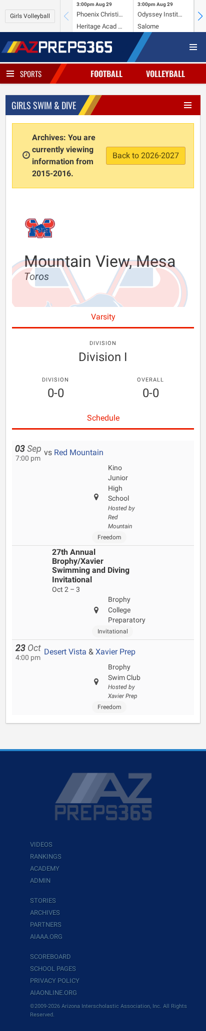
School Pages (53, 968)
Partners (46, 924)
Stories (43, 900)
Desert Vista (65, 651)
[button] (200, 16)
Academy (45, 868)
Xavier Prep (116, 651)
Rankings (46, 856)
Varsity (103, 316)
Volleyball (165, 74)
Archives (45, 912)
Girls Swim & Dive (44, 105)
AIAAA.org (46, 936)
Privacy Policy (55, 980)
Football (106, 74)
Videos (41, 844)
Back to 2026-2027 (145, 155)
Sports (31, 73)
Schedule (103, 418)
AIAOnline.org (53, 992)
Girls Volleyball (30, 16)
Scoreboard (50, 956)
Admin (40, 880)
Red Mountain (79, 452)
